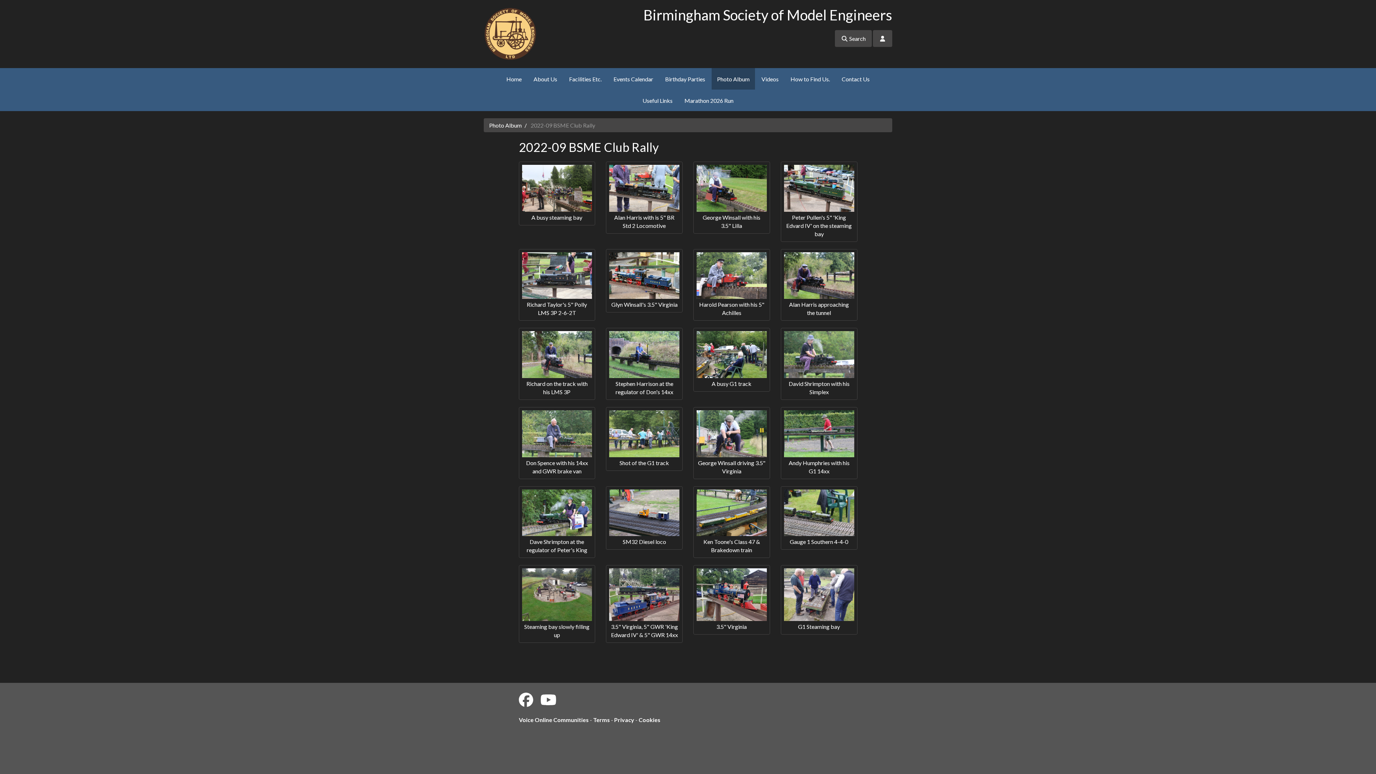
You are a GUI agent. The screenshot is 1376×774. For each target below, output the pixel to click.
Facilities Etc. (585, 79)
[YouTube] (548, 699)
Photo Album (733, 79)
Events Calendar (633, 79)
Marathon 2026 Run (709, 100)
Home (514, 79)
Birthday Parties (685, 79)
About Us (545, 79)
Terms (601, 719)
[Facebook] (526, 699)
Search (857, 38)
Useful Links (657, 100)
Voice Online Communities (554, 719)
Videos (770, 79)
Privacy (624, 719)
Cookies (649, 719)
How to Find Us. (810, 79)
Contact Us (856, 79)
